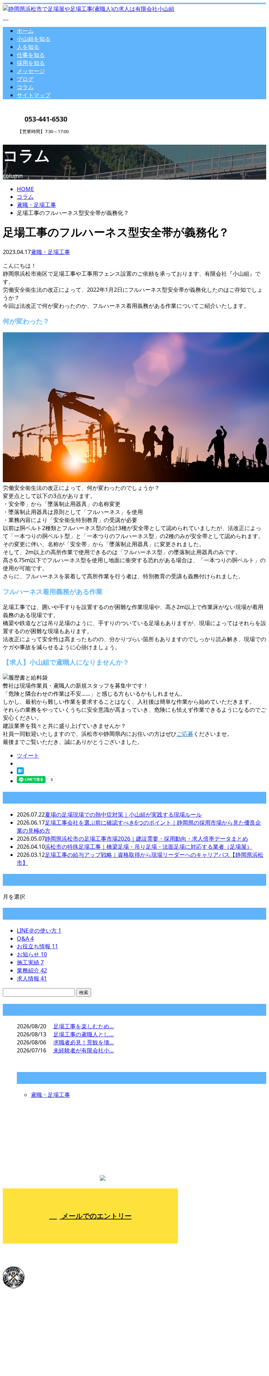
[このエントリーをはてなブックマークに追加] (20, 772)
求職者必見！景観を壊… (83, 1042)
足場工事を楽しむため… (83, 1026)
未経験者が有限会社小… (83, 1050)
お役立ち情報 (37, 946)
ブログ (25, 79)
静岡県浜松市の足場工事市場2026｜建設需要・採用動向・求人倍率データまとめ (146, 838)
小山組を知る (33, 39)
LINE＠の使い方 (39, 930)
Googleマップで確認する (36, 1313)
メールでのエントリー (96, 1216)
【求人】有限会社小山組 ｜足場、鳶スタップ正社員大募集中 (79, 1353)
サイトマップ (33, 95)
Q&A (25, 938)
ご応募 (185, 734)
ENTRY (27, 138)
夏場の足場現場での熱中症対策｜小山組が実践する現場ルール (123, 814)
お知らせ (32, 954)
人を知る (28, 47)
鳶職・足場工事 (36, 205)
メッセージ (31, 71)
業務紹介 (32, 970)
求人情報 (32, 978)
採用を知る (31, 63)
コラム (25, 87)
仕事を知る (31, 55)
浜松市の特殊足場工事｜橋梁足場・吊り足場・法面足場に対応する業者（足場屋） (148, 846)
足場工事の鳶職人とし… (83, 1034)
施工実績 (30, 962)
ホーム (25, 31)
